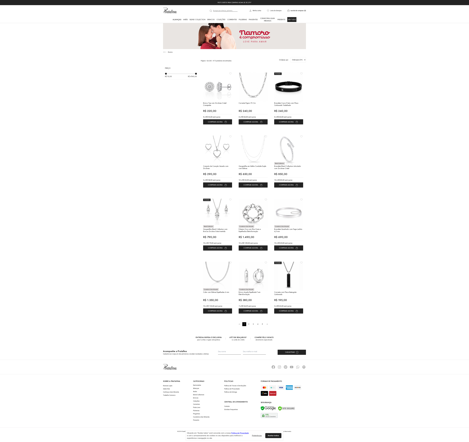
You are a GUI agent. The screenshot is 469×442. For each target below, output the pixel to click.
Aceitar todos (273, 436)
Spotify (304, 378)
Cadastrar (290, 363)
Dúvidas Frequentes (231, 420)
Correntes (232, 30)
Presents (281, 30)
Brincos (211, 30)
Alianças (177, 30)
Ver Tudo (292, 30)
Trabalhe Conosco (169, 406)
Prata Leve (196, 418)
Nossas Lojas (167, 396)
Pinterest (285, 378)
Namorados (197, 396)
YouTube (292, 378)
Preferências (257, 436)
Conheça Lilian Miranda (171, 403)
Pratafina (169, 21)
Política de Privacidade (232, 399)
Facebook (273, 378)
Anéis (185, 30)
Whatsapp (298, 378)
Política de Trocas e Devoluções (235, 396)
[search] (211, 22)
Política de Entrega (230, 403)
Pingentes (253, 30)
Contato (227, 417)
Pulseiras (243, 30)
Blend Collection (197, 30)
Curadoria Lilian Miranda (267, 30)
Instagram (279, 378)
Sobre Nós (166, 399)
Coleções (221, 30)
